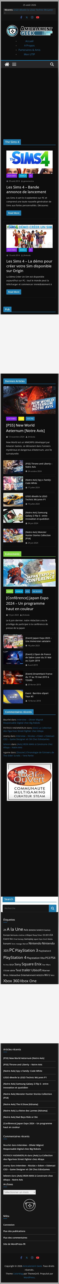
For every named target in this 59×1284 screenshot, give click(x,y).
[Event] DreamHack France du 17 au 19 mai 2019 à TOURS (38, 677)
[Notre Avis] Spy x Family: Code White (38, 481)
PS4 (53, 958)
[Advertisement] (29, 99)
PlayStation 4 (14, 957)
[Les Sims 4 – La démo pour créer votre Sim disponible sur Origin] (29, 236)
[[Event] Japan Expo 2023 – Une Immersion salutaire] (13, 642)
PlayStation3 (45, 951)
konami (7, 943)
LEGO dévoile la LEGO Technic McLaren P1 (36, 498)
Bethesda (14, 935)
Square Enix (32, 964)
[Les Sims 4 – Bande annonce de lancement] (29, 162)
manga (19, 943)
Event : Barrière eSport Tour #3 (36, 695)
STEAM (6, 970)
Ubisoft (36, 970)
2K (4, 930)
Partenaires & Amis (29, 50)
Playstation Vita (36, 958)
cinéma (21, 935)
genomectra (28, 181)
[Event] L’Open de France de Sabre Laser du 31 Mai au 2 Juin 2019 (38, 657)
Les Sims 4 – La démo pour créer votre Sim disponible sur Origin (29, 266)
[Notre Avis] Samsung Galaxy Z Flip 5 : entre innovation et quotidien (37, 515)
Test (21, 419)
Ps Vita (6, 965)
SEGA (11, 964)
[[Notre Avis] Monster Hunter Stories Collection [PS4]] (13, 537)
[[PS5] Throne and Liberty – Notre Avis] (13, 467)
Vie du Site (37, 591)
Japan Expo (38, 939)
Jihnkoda (27, 255)
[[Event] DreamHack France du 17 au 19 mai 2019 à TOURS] (13, 679)
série (12, 970)
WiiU (52, 975)
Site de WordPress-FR (14, 1244)
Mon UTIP (29, 54)
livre (13, 943)
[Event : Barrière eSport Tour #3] (13, 697)
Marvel (25, 944)
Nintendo (35, 943)
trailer (26, 970)
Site (27, 591)
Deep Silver (37, 935)
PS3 (47, 958)
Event (9, 591)
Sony (18, 964)
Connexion (9, 1224)
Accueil (29, 41)
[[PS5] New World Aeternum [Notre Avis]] (29, 400)
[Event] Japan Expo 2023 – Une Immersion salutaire (38, 640)
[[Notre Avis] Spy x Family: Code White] (13, 483)
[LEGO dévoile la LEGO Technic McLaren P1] (13, 500)
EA (51, 934)
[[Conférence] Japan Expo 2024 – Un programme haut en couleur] (29, 573)
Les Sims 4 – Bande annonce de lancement (26, 189)
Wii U (47, 975)
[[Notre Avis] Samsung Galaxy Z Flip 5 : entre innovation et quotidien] (13, 518)
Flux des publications (14, 1231)
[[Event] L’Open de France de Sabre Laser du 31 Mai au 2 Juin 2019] (13, 660)
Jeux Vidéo (12, 176)
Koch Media (47, 939)
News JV (23, 176)
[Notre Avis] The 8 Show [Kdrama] (20, 1104)
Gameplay (28, 939)
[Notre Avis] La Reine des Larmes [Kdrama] (25, 1110)
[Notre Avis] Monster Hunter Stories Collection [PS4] (38, 535)
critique (28, 935)
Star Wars (46, 964)
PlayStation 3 (26, 950)
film (11, 939)
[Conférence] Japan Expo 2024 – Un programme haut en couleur (27, 603)
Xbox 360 (11, 980)
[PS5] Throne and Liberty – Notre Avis (38, 465)
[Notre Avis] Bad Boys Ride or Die (20, 1117)
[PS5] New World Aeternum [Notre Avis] (25, 428)
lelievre (7, 744)
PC (31, 176)
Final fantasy (19, 939)
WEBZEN (40, 975)
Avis (26, 930)
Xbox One (28, 980)
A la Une (15, 929)
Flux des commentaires (15, 1237)
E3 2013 (46, 935)
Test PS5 (30, 419)
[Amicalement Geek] (7, 64)
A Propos (29, 45)
